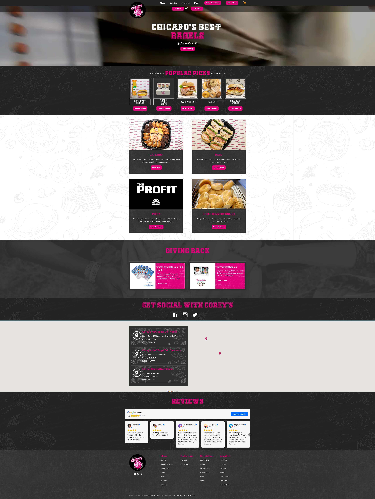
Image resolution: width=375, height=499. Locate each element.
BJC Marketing (152, 495)
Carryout (178, 9)
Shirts (202, 481)
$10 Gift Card (205, 468)
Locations (185, 3)
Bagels (211, 102)
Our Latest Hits (156, 227)
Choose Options (164, 108)
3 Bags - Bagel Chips (164, 102)
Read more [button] (181, 444)
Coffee (202, 464)
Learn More (162, 284)
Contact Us (224, 481)
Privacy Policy (177, 495)
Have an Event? (225, 485)
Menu (162, 3)
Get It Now (156, 167)
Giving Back (224, 476)
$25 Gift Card (205, 472)
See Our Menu (218, 167)
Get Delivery (184, 464)
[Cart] (244, 2)
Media (196, 3)
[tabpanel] (140, 94)
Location (223, 464)
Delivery (197, 9)
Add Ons (164, 485)
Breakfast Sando (235, 102)
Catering (173, 3)
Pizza (163, 476)
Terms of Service (188, 495)
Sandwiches (187, 102)
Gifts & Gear (232, 3)
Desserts (164, 481)
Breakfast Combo (140, 102)
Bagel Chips (204, 460)
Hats (202, 476)
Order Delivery (187, 49)
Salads (163, 472)
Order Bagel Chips (213, 3)
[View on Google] (129, 426)
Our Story (223, 460)
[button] (125, 434)
